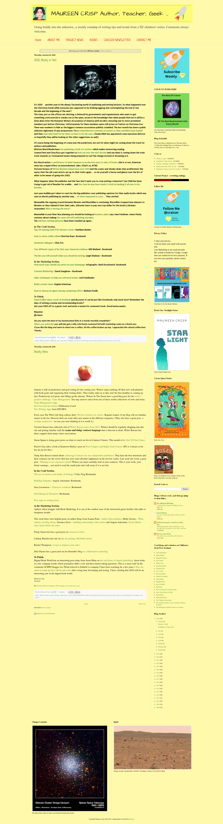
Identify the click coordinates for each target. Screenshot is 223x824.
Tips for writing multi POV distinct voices (54, 230)
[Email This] (69, 337)
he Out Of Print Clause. (134, 439)
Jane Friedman (85, 341)
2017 (158, 679)
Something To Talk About (164, 161)
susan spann (135, 595)
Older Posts (142, 604)
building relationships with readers (89, 522)
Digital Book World (79, 595)
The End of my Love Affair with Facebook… (170, 536)
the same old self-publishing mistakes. (75, 218)
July (159, 631)
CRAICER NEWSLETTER (117, 40)
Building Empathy (42, 480)
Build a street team (43, 284)
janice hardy (92, 341)
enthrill (87, 595)
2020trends (53, 341)
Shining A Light (161, 158)
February (161, 647)
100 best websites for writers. (90, 414)
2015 (158, 685)
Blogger (131, 819)
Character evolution (61, 487)
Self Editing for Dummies (46, 493)
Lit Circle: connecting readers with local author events (171, 516)
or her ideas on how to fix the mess (76, 134)
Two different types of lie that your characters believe (60, 249)
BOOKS (94, 40)
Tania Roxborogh (161, 597)
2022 (158, 663)
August (160, 621)
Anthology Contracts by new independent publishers (89, 455)
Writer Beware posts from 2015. (85, 426)
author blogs (63, 595)
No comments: (61, 337)
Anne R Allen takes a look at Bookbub (52, 300)
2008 (158, 707)
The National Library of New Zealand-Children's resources (171, 604)
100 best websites (44, 341)
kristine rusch (108, 341)
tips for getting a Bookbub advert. (76, 538)
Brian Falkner (160, 555)
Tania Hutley (160, 595)
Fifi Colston (159, 560)
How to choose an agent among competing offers (58, 291)
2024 (158, 657)
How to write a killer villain (47, 236)
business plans (102, 214)
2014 (158, 688)
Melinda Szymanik (162, 576)
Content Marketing (43, 271)
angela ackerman (54, 595)
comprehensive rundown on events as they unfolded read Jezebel (110, 131)
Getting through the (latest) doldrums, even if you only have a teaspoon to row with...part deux (171, 527)
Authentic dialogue (43, 243)
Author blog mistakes (111, 518)
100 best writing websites (50, 221)
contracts (70, 595)
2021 (158, 666)
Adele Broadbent (161, 553)
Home (38, 40)
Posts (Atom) (46, 607)
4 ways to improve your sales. (66, 544)
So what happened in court (90, 196)
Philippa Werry (160, 582)
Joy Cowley (159, 571)
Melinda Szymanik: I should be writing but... (170, 523)
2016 (158, 682)
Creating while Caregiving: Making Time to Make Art (170, 506)
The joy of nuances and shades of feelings (53, 474)
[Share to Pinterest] (79, 337)
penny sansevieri (117, 595)
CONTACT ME (144, 40)
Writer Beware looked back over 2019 (71, 169)
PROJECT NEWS (75, 40)
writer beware (117, 341)
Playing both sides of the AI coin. (166, 166)
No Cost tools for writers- (46, 405)
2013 (158, 692)
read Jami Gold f (51, 134)
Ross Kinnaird (160, 584)
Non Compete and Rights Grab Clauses (104, 446)
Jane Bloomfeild (161, 566)
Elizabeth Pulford (161, 558)
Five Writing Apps (42, 409)
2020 (158, 670)
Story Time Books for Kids (164, 592)
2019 (158, 673)
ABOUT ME (53, 40)
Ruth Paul (159, 587)
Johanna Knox (160, 568)
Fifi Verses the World (164, 534)
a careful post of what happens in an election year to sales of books (84, 162)
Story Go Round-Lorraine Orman (166, 589)
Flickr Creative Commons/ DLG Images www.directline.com (58, 586)
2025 (158, 654)
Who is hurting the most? (58, 209)
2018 (158, 676)
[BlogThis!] (72, 337)
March (160, 643)
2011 (158, 698)
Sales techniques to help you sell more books (56, 278)
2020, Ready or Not (45, 60)
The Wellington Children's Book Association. (170, 607)
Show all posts (106, 51)
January (160, 650)
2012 (158, 695)
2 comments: (61, 592)
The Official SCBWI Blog (165, 503)
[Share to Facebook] (77, 337)
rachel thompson (127, 595)
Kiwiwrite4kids (161, 574)
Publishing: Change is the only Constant (168, 169)
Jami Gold (77, 341)
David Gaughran (68, 341)
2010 (158, 701)
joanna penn (100, 341)
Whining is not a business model (55, 461)
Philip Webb (160, 579)
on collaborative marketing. (95, 551)
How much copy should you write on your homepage (59, 265)
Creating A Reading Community (166, 164)
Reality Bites (41, 352)
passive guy (109, 595)
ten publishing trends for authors (76, 149)
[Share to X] (74, 337)
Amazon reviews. (77, 531)
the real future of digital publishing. (116, 560)
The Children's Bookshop (164, 600)
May (159, 637)
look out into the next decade (92, 153)
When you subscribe (44, 324)
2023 (158, 660)
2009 (158, 704)
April (160, 640)
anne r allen (60, 341)
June (159, 634)
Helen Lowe (160, 563)
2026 (158, 618)
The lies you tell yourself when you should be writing (59, 256)
